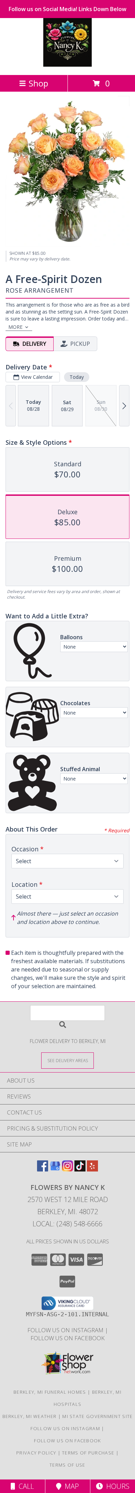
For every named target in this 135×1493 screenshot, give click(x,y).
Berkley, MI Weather (29, 1416)
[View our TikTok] (80, 1169)
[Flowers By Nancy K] (67, 64)
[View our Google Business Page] (55, 1169)
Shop (38, 83)
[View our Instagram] (67, 1169)
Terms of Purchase (88, 1453)
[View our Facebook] (42, 1169)
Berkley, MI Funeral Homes (50, 1392)
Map (70, 1486)
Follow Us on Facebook (67, 1338)
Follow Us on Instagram (66, 1330)
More (15, 327)
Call (24, 1486)
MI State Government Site (97, 1416)
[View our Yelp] (92, 1169)
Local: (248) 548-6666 (67, 1223)
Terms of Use (68, 1465)
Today (77, 377)
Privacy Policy (36, 1453)
